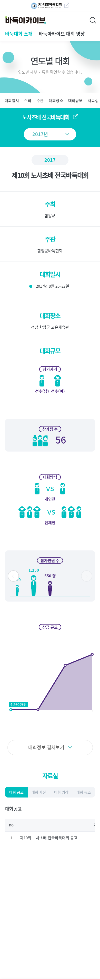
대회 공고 (16, 792)
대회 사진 (39, 792)
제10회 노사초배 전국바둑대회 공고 (48, 838)
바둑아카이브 (22, 20)
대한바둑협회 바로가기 (47, 6)
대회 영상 (61, 792)
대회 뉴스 (83, 792)
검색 (93, 19)
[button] (13, 576)
